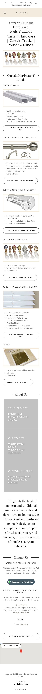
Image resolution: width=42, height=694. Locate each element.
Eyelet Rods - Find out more (20, 181)
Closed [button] (23, 624)
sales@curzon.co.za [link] (21, 613)
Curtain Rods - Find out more (21, 231)
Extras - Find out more (18, 382)
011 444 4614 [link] (21, 12)
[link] (21, 27)
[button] (5, 13)
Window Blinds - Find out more (21, 335)
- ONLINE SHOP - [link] (21, 689)
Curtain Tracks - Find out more (21, 128)
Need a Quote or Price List (21, 636)
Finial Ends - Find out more (20, 278)
